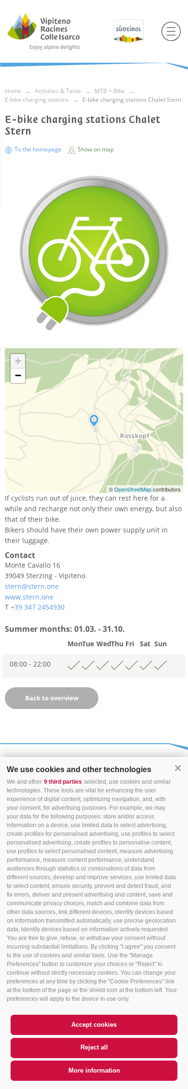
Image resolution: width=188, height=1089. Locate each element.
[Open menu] (171, 31)
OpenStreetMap (133, 489)
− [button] (18, 375)
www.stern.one (29, 596)
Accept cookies (94, 1024)
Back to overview (52, 698)
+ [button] (18, 361)
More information (94, 1070)
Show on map (95, 149)
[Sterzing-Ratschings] (56, 31)
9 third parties (63, 781)
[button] (178, 768)
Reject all (94, 1047)
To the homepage (38, 149)
